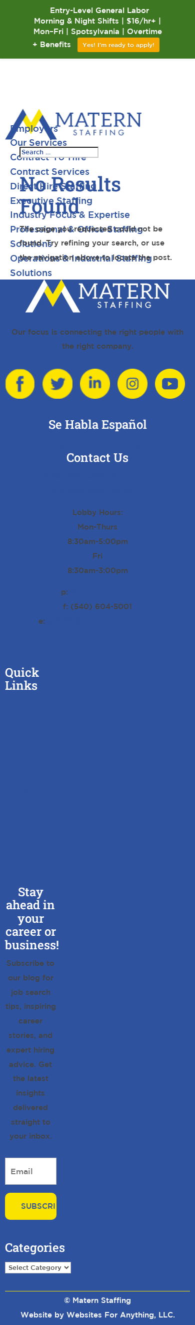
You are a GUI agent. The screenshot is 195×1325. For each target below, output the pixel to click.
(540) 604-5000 (102, 592)
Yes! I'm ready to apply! (118, 44)
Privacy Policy (97, 643)
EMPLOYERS (27, 821)
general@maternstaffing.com (102, 621)
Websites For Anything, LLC (119, 1314)
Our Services (38, 142)
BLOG (17, 835)
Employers (34, 128)
